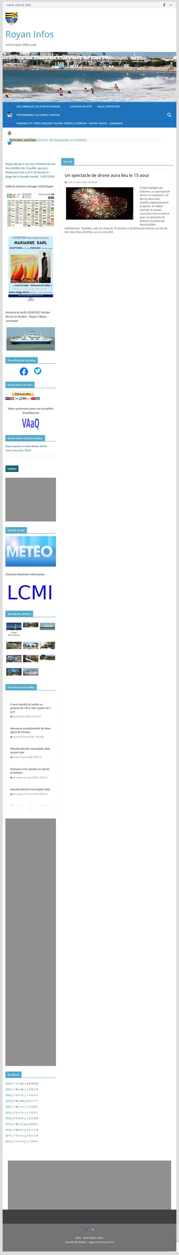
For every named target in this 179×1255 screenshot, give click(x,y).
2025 (8, 1089)
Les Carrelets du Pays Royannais (38, 106)
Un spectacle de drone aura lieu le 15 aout (107, 175)
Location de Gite (81, 106)
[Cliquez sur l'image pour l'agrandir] (30, 235)
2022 (8, 1106)
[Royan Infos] (89, 54)
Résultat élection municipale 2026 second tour (30, 750)
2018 (8, 1129)
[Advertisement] (29, 499)
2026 (8, 1083)
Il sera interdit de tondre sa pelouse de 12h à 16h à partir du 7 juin (30, 707)
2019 (8, 1124)
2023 (8, 1101)
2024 (8, 1095)
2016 (8, 1141)
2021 (8, 1112)
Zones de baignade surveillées (62, 140)
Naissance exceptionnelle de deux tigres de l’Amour (30, 729)
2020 (8, 1118)
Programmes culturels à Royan (38, 115)
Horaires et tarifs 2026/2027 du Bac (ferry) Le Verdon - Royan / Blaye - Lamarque (70, 123)
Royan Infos (29, 34)
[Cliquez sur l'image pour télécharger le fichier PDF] (30, 193)
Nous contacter (109, 106)
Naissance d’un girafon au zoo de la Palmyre (29, 770)
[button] (62, 106)
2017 (8, 1135)
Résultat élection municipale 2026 (30, 789)
